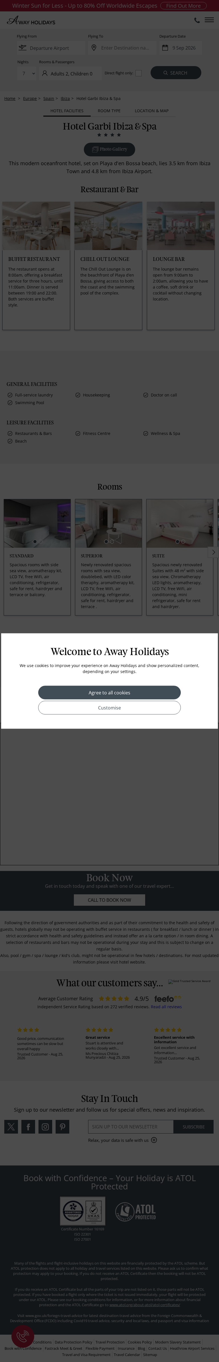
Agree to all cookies (109, 693)
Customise (109, 708)
